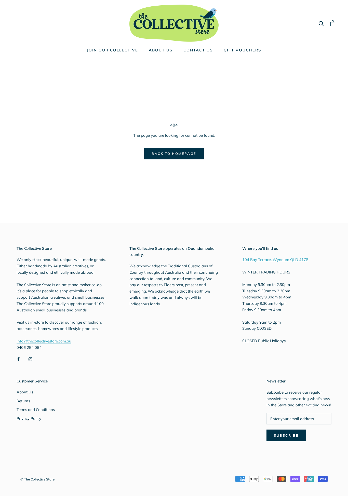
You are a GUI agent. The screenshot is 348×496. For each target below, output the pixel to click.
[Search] (321, 23)
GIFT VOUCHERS (242, 50)
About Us (25, 392)
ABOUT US (161, 50)
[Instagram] (30, 359)
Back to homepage (174, 153)
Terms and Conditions (36, 409)
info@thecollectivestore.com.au (44, 341)
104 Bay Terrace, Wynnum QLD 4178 (275, 259)
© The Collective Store (37, 479)
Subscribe (286, 435)
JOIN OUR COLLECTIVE (112, 50)
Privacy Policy (29, 418)
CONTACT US (198, 50)
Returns (23, 400)
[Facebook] (18, 359)
